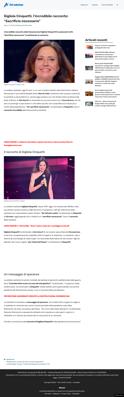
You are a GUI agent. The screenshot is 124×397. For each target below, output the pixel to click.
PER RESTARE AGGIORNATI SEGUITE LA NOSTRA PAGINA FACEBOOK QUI (37, 296)
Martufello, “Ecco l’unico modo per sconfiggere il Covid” (45, 226)
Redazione (56, 394)
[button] (117, 5)
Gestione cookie (119, 395)
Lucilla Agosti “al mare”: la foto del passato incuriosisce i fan (28, 364)
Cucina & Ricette (107, 5)
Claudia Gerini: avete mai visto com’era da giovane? (25, 362)
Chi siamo (48, 394)
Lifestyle (95, 5)
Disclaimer (75, 394)
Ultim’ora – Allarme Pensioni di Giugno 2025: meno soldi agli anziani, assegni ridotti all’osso (105, 103)
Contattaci (76, 382)
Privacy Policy (66, 394)
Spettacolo (84, 5)
